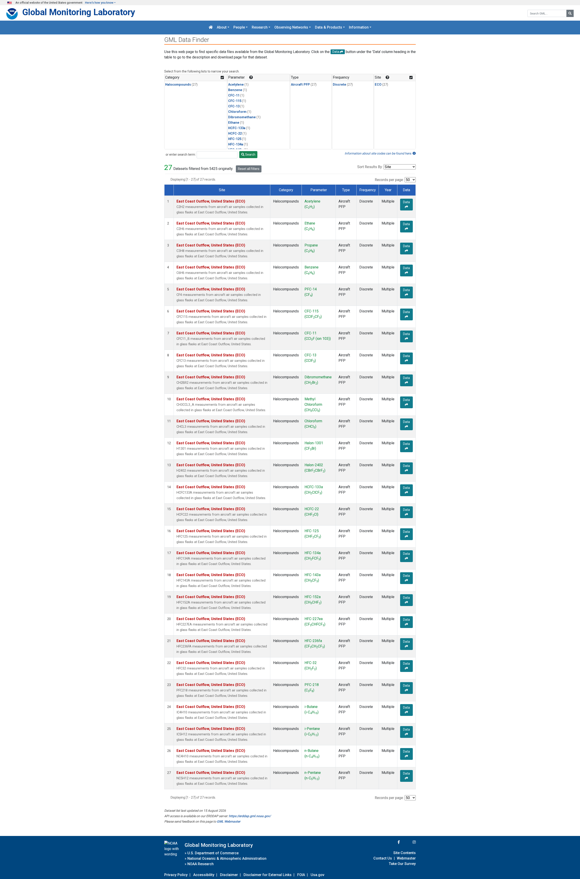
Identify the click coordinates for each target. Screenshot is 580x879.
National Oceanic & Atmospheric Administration (226, 858)
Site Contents (404, 853)
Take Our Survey (402, 864)
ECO (378, 85)
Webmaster (406, 858)
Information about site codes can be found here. (379, 153)
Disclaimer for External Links (268, 875)
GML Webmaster (228, 821)
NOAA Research (200, 864)
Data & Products (328, 27)
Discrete (339, 85)
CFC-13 (233, 106)
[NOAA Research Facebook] (392, 842)
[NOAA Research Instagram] (408, 842)
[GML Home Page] (211, 27)
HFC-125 (234, 139)
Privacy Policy (176, 875)
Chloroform (237, 112)
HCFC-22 (235, 133)
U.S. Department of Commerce (213, 853)
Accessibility (203, 875)
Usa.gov (317, 875)
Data (406, 202)
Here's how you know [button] (99, 2)
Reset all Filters (248, 169)
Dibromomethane (242, 117)
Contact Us (382, 858)
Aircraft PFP (300, 85)
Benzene (235, 90)
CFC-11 (233, 95)
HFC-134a (235, 144)
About (222, 27)
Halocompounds (178, 85)
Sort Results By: (370, 167)
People (239, 27)
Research (260, 27)
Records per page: (389, 180)
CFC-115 (234, 101)
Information (359, 27)
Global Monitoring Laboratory (78, 12)
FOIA (301, 875)
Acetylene (236, 85)
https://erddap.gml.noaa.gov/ (250, 816)
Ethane (233, 123)
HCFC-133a (236, 128)
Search (249, 154)
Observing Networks (291, 27)
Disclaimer (229, 875)
